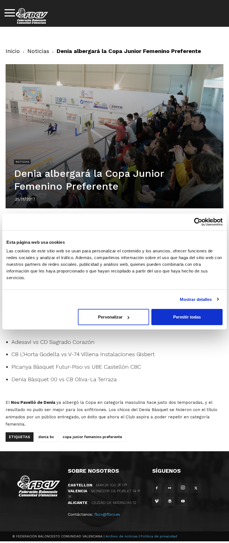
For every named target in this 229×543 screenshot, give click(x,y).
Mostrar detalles (196, 299)
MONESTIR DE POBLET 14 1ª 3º (104, 494)
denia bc (46, 437)
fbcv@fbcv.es (107, 514)
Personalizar (110, 317)
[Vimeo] (156, 501)
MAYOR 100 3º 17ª (97, 485)
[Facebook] (156, 488)
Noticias (38, 51)
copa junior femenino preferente (92, 437)
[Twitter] (196, 488)
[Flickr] (169, 488)
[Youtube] (182, 501)
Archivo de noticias (122, 536)
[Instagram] (182, 488)
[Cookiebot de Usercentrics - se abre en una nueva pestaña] (198, 222)
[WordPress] (169, 501)
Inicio (13, 51)
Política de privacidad (159, 536)
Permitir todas (187, 317)
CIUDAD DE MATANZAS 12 (102, 502)
